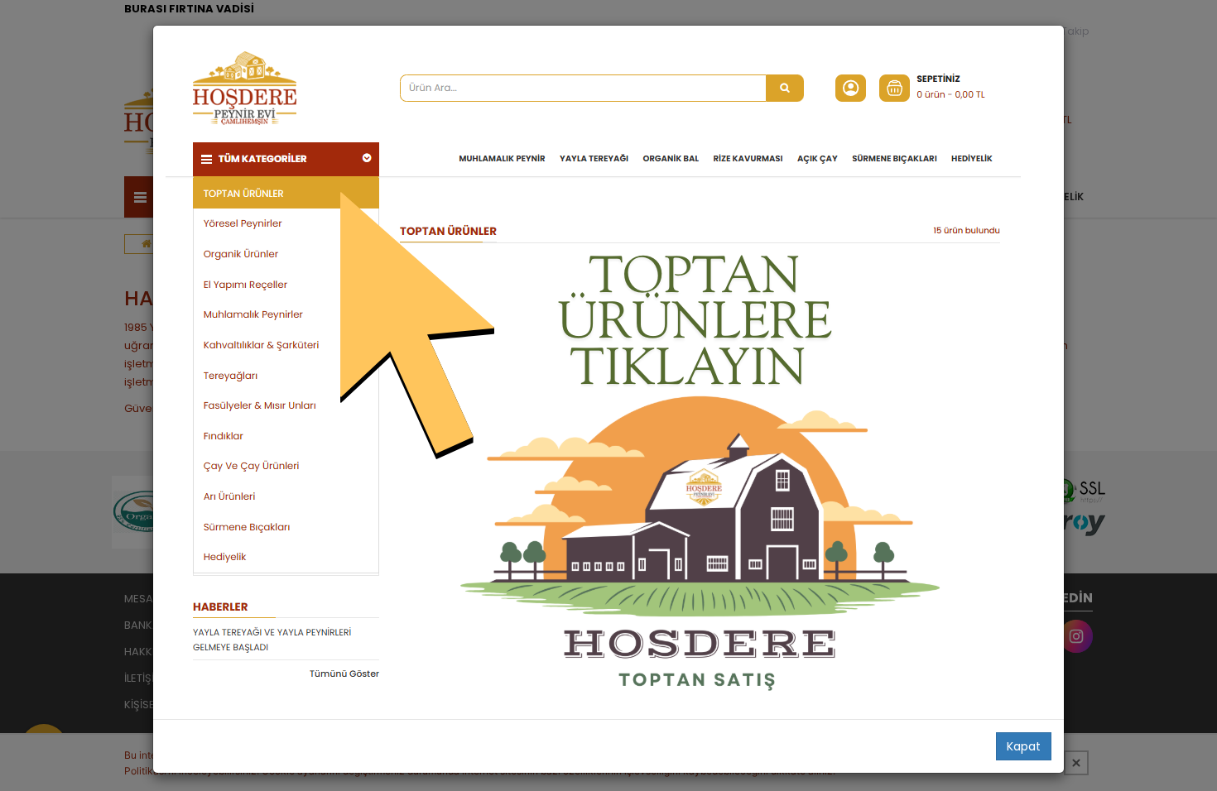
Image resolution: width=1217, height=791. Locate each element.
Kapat (1024, 746)
